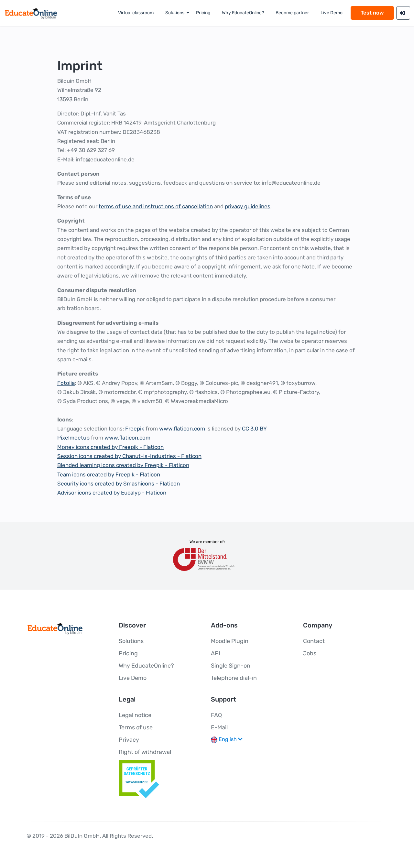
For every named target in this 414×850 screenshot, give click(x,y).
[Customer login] (403, 13)
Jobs (309, 653)
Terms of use (136, 727)
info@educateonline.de (105, 159)
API (215, 653)
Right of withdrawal (145, 752)
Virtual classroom (136, 13)
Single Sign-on (230, 665)
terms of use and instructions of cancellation (156, 206)
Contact (314, 641)
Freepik (134, 428)
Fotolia (66, 383)
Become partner (292, 13)
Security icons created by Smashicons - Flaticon (118, 483)
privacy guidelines (247, 206)
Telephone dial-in (234, 677)
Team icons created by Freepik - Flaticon (108, 474)
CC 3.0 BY (254, 428)
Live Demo (133, 677)
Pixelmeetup (73, 437)
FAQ (216, 715)
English (227, 739)
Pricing (203, 13)
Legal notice (135, 715)
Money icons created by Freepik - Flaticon (110, 447)
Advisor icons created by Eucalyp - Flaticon (111, 492)
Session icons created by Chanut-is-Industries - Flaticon (129, 456)
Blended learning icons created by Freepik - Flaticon (123, 465)
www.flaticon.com (182, 428)
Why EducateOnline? (243, 13)
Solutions (174, 13)
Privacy (129, 739)
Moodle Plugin (229, 641)
